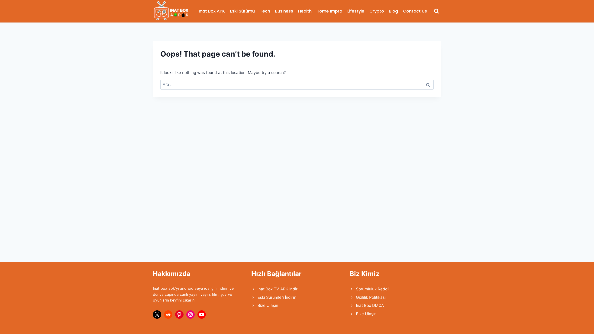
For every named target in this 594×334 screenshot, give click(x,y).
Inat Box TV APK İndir (277, 289)
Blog (393, 11)
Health (305, 11)
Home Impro (329, 11)
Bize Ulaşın (268, 305)
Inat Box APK (212, 11)
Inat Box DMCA (370, 305)
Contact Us (415, 11)
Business (284, 11)
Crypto (376, 11)
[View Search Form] (436, 11)
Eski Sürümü (242, 11)
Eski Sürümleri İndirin (277, 297)
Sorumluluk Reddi (372, 289)
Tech (265, 11)
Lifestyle (355, 11)
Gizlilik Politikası (371, 297)
